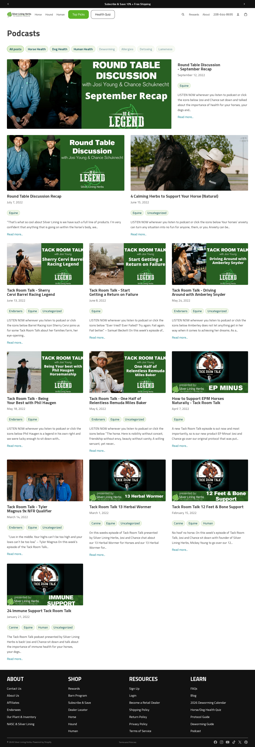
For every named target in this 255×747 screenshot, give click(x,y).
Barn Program (77, 695)
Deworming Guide (202, 723)
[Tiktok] (234, 742)
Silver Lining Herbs (23, 742)
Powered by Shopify (42, 742)
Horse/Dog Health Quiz (205, 709)
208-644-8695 (223, 14)
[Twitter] (240, 742)
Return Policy (138, 716)
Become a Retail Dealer (144, 702)
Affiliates (13, 702)
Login (132, 695)
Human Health (83, 49)
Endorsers (15, 311)
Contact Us (14, 688)
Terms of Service (140, 731)
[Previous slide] (8, 4)
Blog (193, 695)
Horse (72, 716)
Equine (184, 85)
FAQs (193, 688)
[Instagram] (221, 742)
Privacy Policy (138, 723)
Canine (96, 523)
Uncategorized (156, 212)
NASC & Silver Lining (20, 723)
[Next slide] (244, 4)
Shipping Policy (139, 709)
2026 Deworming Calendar (208, 702)
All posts (16, 49)
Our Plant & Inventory (21, 716)
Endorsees (14, 709)
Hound (72, 723)
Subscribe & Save (79, 702)
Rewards (74, 688)
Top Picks (78, 14)
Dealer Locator (78, 709)
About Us (13, 695)
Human (208, 523)
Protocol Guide (200, 716)
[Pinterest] (246, 742)
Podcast (195, 731)
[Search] (183, 14)
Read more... (185, 117)
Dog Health (59, 49)
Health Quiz (103, 14)
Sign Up (134, 688)
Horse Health (37, 49)
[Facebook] (215, 742)
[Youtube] (228, 742)
